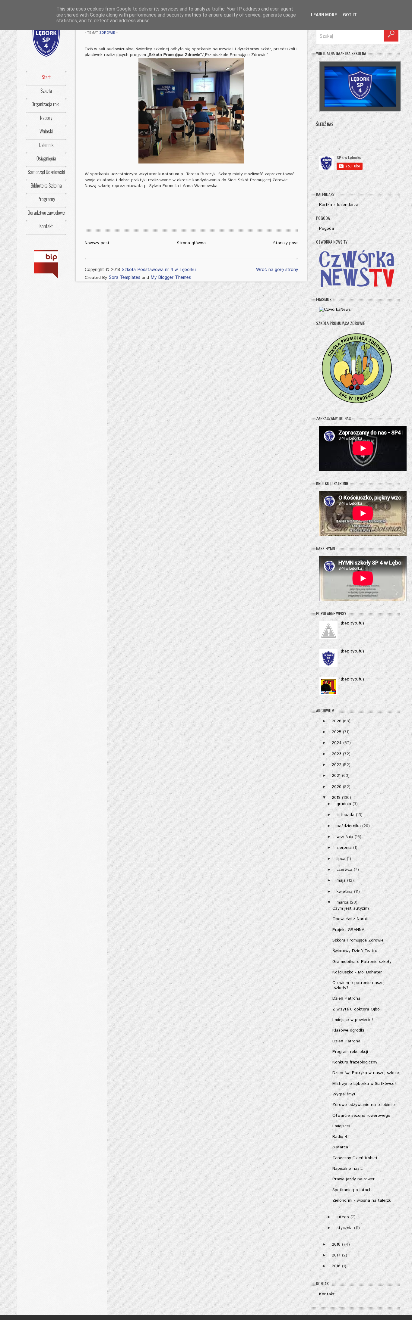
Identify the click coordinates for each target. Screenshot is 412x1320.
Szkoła (46, 90)
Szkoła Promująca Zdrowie (358, 940)
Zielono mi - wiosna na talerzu (361, 1200)
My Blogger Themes (171, 277)
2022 (336, 765)
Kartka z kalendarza (338, 205)
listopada (345, 815)
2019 (336, 798)
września (345, 837)
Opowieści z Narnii (350, 919)
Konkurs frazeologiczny (354, 1062)
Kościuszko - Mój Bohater (357, 972)
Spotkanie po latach (352, 1190)
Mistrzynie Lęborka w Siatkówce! (364, 1084)
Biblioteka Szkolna (46, 185)
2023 (336, 754)
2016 (336, 1266)
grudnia (344, 804)
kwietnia (345, 892)
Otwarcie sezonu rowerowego (361, 1116)
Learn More (324, 14)
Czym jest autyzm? (350, 908)
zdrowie (107, 32)
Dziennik (46, 144)
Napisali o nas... (347, 1169)
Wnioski (46, 131)
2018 (336, 1244)
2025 (336, 732)
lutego (343, 1217)
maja (341, 880)
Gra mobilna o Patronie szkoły (361, 962)
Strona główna (191, 243)
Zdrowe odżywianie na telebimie (363, 1105)
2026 (336, 721)
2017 (336, 1255)
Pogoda (326, 229)
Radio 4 (339, 1137)
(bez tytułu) (352, 623)
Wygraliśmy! (343, 1094)
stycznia (345, 1228)
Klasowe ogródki (348, 1030)
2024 (337, 743)
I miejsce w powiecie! (352, 1020)
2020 (336, 787)
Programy (46, 199)
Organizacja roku (46, 104)
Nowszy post (97, 243)
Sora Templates (124, 277)
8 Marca (340, 1147)
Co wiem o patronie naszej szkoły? (358, 985)
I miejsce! (341, 1126)
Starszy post (285, 243)
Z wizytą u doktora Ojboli (357, 1009)
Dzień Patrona (346, 998)
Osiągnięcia (46, 158)
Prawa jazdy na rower (353, 1179)
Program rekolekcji (350, 1052)
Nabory (46, 117)
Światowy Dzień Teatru (354, 951)
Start (46, 77)
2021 (336, 776)
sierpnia (344, 848)
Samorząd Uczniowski (46, 172)
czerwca (344, 870)
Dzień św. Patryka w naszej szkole (365, 1073)
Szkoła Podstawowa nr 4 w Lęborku (159, 269)
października (349, 826)
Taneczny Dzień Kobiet (355, 1158)
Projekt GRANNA (348, 930)
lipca (341, 859)
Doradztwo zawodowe (46, 212)
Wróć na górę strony (277, 269)
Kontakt (46, 226)
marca (342, 902)
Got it (350, 14)
